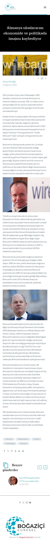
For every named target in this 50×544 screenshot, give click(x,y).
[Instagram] (27, 502)
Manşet (36, 439)
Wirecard (24, 443)
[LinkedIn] (19, 451)
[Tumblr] (15, 451)
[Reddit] (23, 451)
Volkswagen (10, 443)
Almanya (9, 439)
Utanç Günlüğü (9, 81)
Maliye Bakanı (23, 439)
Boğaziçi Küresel (26, 537)
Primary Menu (45, 7)
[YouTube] (30, 502)
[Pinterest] (12, 451)
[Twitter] (8, 451)
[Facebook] (4, 451)
